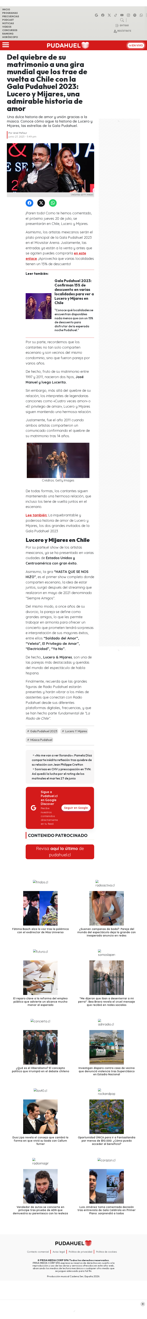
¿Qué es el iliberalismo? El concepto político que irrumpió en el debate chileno (40, 1069)
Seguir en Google (76, 808)
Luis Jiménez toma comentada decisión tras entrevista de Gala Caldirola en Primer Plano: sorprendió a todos (107, 1210)
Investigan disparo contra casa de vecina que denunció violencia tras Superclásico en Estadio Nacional (106, 1071)
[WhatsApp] (53, 203)
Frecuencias (10, 16)
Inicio (6, 9)
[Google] (97, 15)
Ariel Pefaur (20, 132)
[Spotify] (135, 15)
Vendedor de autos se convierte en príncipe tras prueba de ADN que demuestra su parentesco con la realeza (40, 1210)
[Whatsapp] (142, 15)
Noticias (8, 23)
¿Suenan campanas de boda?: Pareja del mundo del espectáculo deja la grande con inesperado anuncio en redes (106, 932)
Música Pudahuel (41, 740)
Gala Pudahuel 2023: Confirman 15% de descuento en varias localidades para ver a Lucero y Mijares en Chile (74, 291)
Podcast (8, 19)
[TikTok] (116, 15)
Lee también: (36, 515)
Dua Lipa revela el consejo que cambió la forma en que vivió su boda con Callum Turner (40, 1141)
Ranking (7, 33)
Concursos (9, 30)
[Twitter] (42, 203)
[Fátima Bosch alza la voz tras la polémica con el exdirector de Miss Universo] (40, 908)
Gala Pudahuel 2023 (43, 731)
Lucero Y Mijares (76, 731)
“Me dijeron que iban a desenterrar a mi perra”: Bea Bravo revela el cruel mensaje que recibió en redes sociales (106, 1002)
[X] (110, 15)
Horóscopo (10, 37)
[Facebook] (103, 15)
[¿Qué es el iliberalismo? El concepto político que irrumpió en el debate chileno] (40, 1047)
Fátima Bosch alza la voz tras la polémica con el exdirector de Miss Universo (40, 930)
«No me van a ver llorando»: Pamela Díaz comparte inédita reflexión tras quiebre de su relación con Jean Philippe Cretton (62, 759)
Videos (6, 26)
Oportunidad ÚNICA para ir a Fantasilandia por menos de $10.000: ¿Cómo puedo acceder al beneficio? (106, 1141)
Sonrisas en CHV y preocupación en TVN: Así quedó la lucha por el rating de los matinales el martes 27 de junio (61, 773)
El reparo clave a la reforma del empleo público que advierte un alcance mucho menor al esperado (40, 1002)
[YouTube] (122, 15)
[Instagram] (129, 15)
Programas (10, 13)
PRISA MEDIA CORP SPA (54, 1260)
